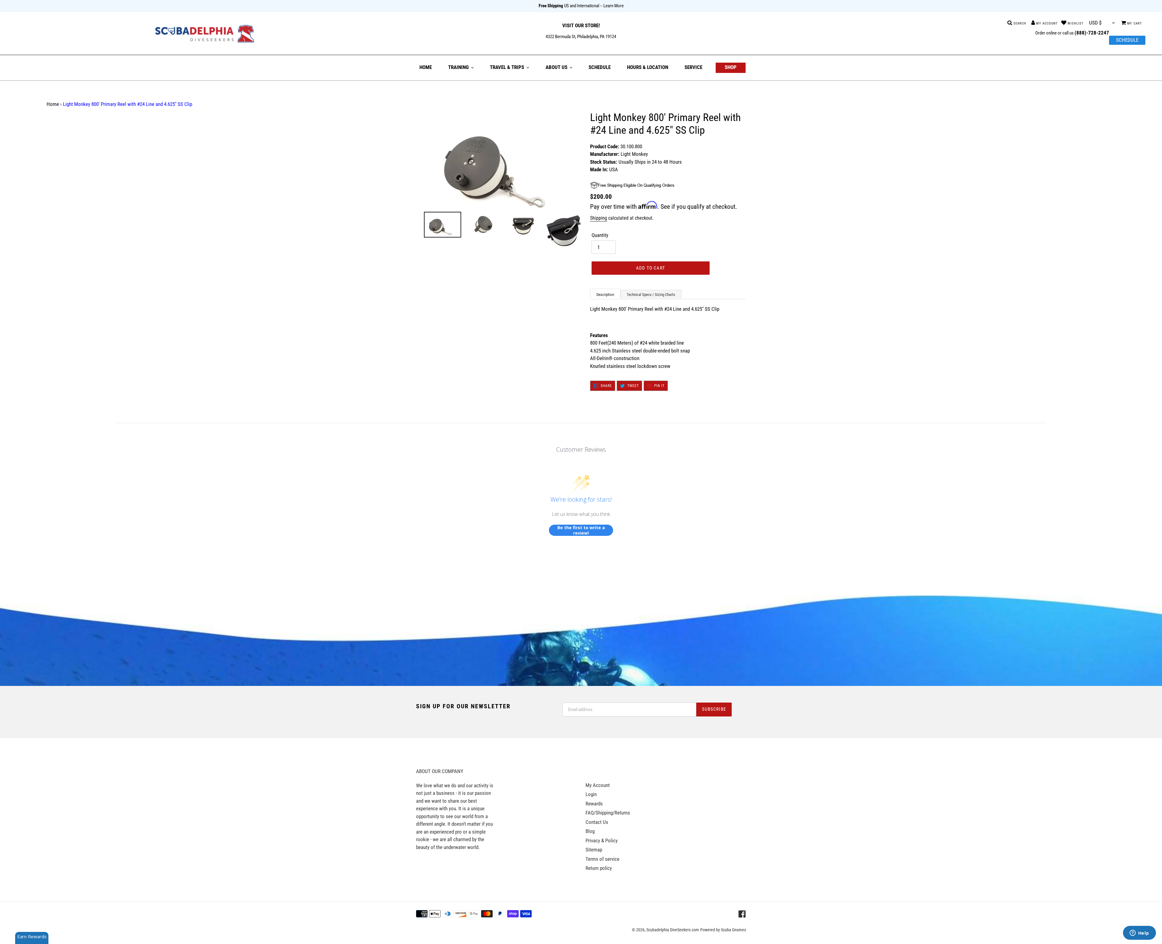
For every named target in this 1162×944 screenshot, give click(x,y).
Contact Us (597, 822)
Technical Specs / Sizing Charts (651, 294)
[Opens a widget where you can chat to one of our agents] (1139, 933)
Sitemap (594, 850)
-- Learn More (612, 5)
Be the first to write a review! (581, 530)
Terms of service (602, 859)
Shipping (598, 218)
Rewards (594, 804)
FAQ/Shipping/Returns (608, 813)
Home (53, 104)
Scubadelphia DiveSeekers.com (672, 929)
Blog (590, 831)
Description (605, 294)
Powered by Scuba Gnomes (723, 929)
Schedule (1127, 40)
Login (591, 794)
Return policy (599, 868)
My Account (598, 785)
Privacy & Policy (602, 840)
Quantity (600, 235)
